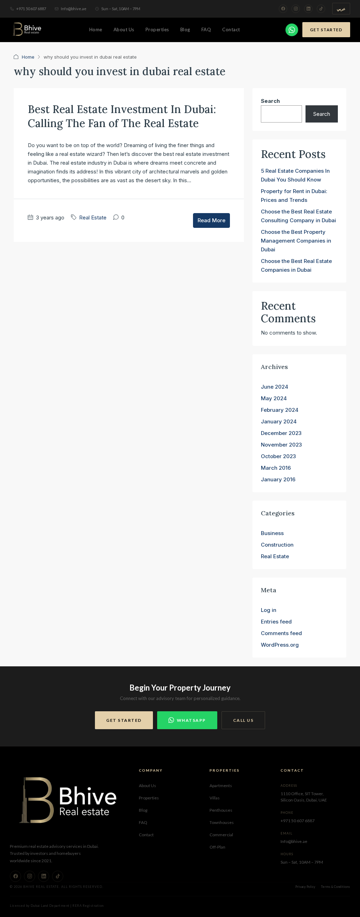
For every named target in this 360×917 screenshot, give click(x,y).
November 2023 (281, 444)
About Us (124, 29)
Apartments (221, 785)
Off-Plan (217, 847)
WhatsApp (191, 720)
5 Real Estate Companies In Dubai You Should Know (295, 175)
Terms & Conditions (335, 887)
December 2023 (281, 433)
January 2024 (279, 421)
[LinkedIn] (308, 9)
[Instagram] (295, 9)
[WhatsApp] (291, 30)
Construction (277, 544)
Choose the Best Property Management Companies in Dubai (296, 241)
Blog (185, 29)
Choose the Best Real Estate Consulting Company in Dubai (298, 216)
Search (270, 101)
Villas (215, 797)
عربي (341, 8)
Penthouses (221, 810)
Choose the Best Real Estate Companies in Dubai (296, 265)
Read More (211, 220)
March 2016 (276, 467)
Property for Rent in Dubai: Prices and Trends (294, 195)
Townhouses (222, 822)
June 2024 (274, 386)
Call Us (243, 720)
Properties (157, 29)
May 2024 (274, 398)
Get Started (326, 29)
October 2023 (278, 456)
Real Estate (93, 217)
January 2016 (278, 479)
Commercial (221, 834)
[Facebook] (283, 9)
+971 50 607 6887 (31, 8)
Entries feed (276, 621)
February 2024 (279, 410)
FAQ (206, 29)
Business (272, 533)
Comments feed (281, 633)
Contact (231, 29)
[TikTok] (321, 9)
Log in (268, 610)
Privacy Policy (305, 887)
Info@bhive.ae (73, 8)
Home (95, 29)
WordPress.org (280, 644)
